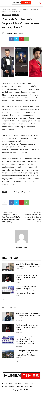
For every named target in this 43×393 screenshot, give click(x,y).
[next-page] (7, 299)
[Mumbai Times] (3, 33)
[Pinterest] (21, 39)
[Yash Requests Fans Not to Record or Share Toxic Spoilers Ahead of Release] (8, 278)
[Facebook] (11, 39)
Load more (20, 362)
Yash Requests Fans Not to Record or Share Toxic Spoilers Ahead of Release (27, 277)
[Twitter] (16, 39)
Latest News (15, 14)
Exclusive (5, 270)
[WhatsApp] (26, 39)
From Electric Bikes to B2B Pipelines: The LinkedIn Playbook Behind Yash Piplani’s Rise (28, 266)
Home (4, 10)
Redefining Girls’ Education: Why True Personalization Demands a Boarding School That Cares (27, 353)
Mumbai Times (12, 33)
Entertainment (11, 10)
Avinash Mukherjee (14, 192)
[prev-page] (3, 299)
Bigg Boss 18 (26, 192)
